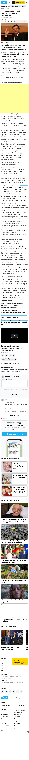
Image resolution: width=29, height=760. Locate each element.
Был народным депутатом (10, 276)
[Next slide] (27, 6)
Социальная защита (19, 705)
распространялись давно (10, 167)
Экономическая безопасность (18, 713)
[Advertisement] (14, 98)
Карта (2, 670)
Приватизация (5, 716)
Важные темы (5, 6)
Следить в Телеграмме (15, 434)
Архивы (3, 661)
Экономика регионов (6, 718)
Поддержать (21, 2)
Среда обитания (5, 725)
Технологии (4, 723)
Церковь (3, 728)
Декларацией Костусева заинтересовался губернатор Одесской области (11, 348)
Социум (16, 719)
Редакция (3, 663)
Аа (13, 2)
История (16, 721)
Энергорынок (4, 714)
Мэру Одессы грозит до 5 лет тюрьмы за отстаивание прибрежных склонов (12, 305)
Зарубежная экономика (20, 708)
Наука (2, 721)
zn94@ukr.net (20, 682)
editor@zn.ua (24, 685)
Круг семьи (17, 723)
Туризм (16, 725)
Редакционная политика (7, 668)
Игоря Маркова (6, 155)
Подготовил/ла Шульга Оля (9, 363)
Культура (3, 730)
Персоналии (17, 716)
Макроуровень (4, 711)
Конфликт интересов (19, 710)
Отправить (14, 394)
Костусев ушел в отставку (10, 180)
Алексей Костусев (17, 59)
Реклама (3, 665)
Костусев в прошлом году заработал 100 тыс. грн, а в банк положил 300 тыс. (14, 322)
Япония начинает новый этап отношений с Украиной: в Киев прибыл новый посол (10, 647)
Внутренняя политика (6, 705)
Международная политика (5, 708)
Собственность (18, 728)
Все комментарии (14, 415)
